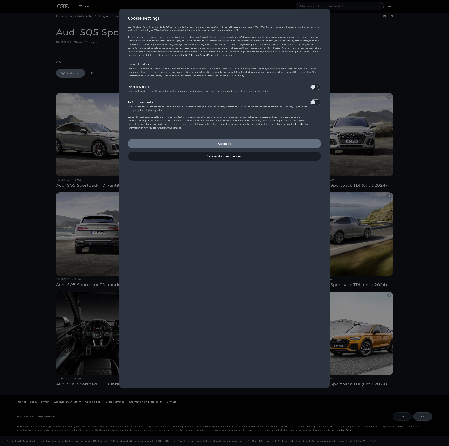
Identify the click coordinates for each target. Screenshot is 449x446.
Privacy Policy (206, 55)
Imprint (229, 55)
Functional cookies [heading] (139, 86)
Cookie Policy (187, 55)
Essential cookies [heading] (138, 64)
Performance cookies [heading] (140, 102)
